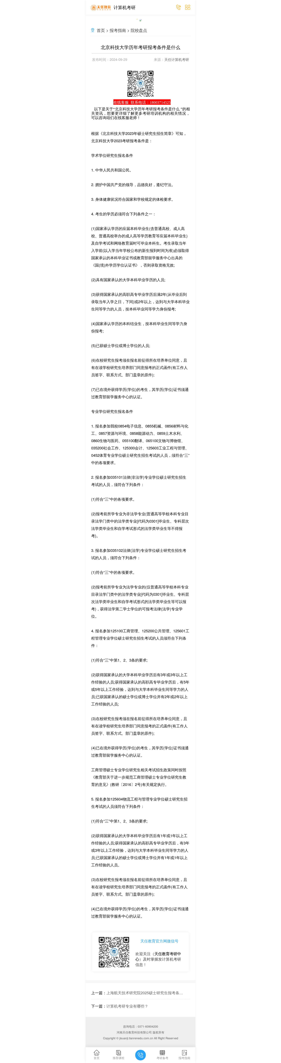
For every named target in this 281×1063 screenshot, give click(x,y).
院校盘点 (139, 30)
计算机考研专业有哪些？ (127, 1006)
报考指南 (118, 30)
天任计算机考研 (176, 59)
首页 (101, 30)
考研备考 (162, 1058)
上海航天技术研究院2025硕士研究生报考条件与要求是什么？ (145, 992)
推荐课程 (118, 1058)
